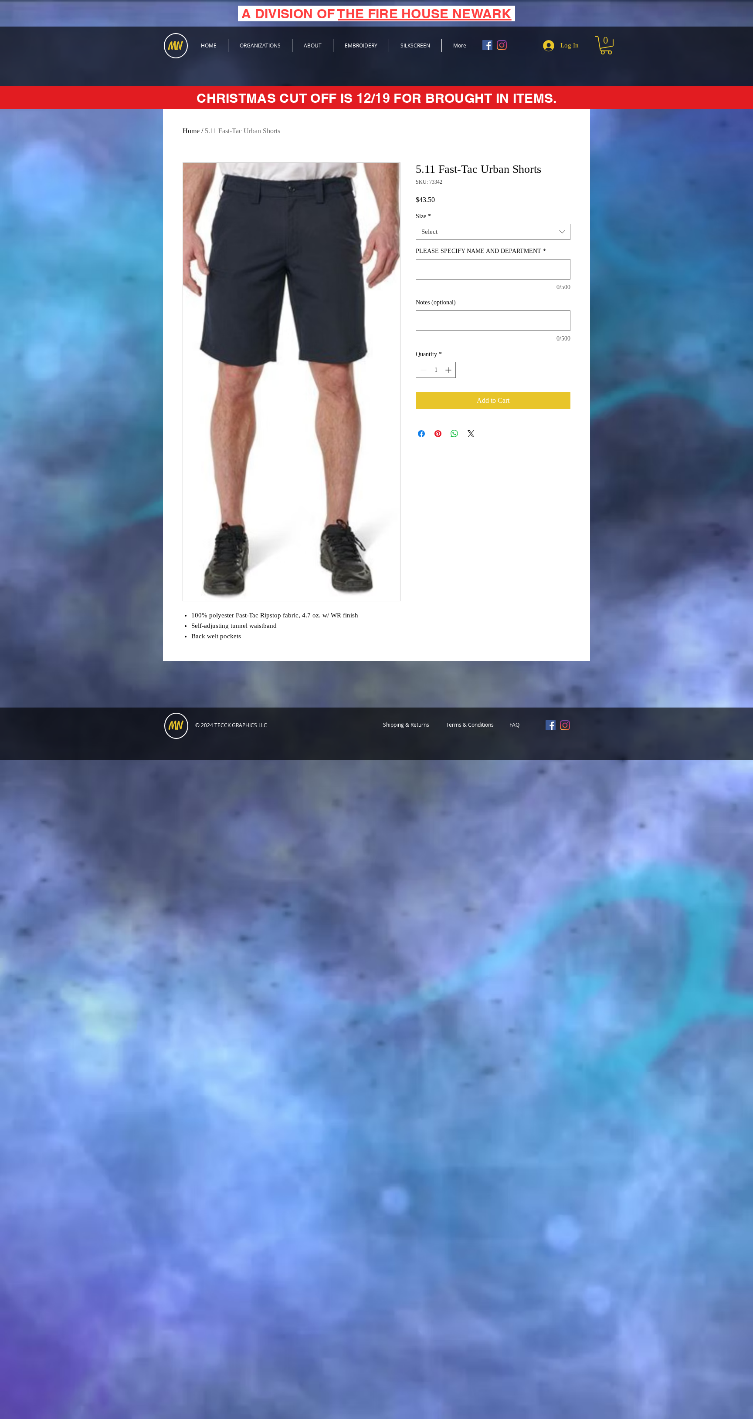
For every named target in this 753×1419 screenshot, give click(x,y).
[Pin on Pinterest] (438, 433)
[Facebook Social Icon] (487, 45)
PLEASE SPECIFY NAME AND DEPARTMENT (481, 251)
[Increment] (449, 370)
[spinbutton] (436, 370)
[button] (606, 45)
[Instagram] (502, 45)
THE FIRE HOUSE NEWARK (424, 13)
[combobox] (493, 232)
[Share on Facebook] (421, 433)
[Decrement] (422, 370)
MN (176, 726)
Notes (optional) (436, 302)
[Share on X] (471, 433)
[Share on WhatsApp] (454, 433)
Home (191, 131)
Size (423, 216)
